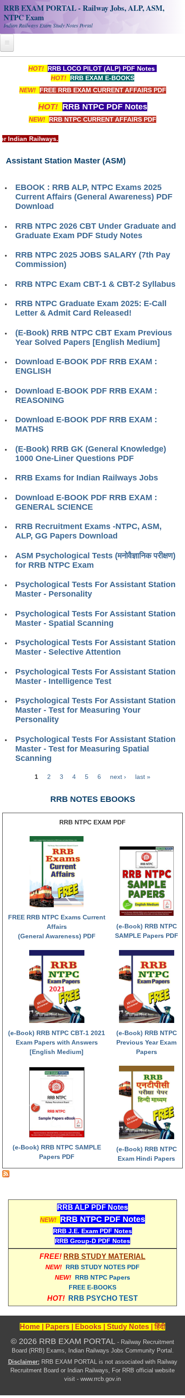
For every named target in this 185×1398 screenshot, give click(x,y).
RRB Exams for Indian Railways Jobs (86, 477)
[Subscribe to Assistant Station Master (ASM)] (5, 1175)
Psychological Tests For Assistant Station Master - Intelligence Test (95, 676)
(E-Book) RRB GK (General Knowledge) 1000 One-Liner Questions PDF (90, 453)
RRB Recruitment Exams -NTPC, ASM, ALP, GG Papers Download (88, 531)
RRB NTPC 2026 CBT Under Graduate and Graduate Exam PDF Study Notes (95, 231)
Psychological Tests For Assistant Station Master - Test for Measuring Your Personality (95, 710)
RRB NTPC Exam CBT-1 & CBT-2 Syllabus (95, 284)
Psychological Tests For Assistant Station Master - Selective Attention (95, 647)
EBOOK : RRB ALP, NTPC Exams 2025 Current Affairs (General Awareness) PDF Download (93, 197)
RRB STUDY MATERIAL (104, 1256)
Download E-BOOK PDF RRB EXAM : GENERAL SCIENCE (86, 502)
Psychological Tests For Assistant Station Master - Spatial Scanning (95, 618)
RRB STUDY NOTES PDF (103, 1267)
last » (142, 776)
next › (118, 776)
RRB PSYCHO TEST (103, 1298)
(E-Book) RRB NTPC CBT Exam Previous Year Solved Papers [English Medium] (93, 337)
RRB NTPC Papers (102, 1277)
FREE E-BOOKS (92, 1287)
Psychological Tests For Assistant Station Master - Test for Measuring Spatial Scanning (95, 749)
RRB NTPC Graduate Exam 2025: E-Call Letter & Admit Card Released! (91, 308)
